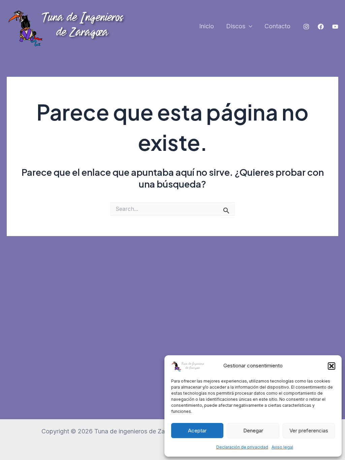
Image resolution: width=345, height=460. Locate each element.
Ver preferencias (308, 430)
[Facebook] (321, 27)
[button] (331, 366)
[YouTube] (335, 27)
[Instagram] (306, 27)
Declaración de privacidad (242, 447)
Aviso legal (282, 447)
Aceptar (197, 430)
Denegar (253, 430)
